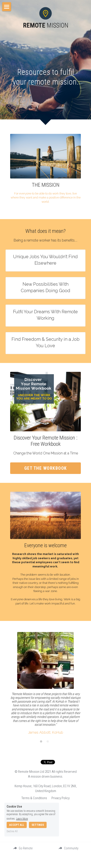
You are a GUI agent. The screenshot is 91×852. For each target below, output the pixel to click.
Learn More (22, 818)
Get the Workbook (45, 468)
